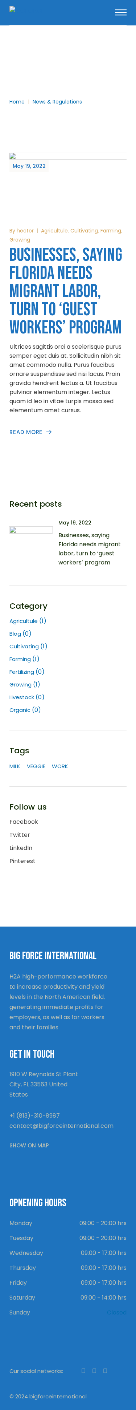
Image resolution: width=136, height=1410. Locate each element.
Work (60, 766)
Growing (19, 239)
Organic (19, 710)
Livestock (21, 697)
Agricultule (54, 230)
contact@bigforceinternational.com (61, 1126)
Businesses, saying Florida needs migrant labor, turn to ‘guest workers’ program (65, 291)
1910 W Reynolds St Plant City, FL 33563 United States (43, 1084)
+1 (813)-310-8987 (34, 1115)
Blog (15, 633)
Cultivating (84, 230)
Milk (14, 766)
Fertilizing (21, 672)
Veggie (36, 766)
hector (25, 230)
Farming (110, 230)
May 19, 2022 (29, 166)
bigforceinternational (58, 1396)
